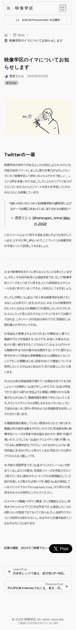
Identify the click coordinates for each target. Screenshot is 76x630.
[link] (33, 40)
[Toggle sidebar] (9, 8)
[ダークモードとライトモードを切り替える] (62, 8)
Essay (12, 82)
